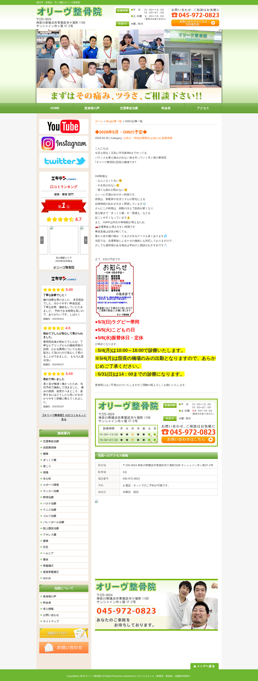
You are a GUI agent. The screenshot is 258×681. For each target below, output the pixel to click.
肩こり (47, 466)
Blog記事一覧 (114, 121)
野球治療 (48, 497)
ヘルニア (48, 553)
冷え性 (47, 478)
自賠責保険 (49, 447)
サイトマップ (51, 621)
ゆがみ (47, 578)
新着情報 (167, 137)
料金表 (47, 602)
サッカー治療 (51, 491)
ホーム (99, 121)
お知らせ (156, 137)
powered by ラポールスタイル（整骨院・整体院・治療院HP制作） (158, 676)
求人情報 (48, 608)
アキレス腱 (49, 534)
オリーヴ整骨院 (93, 676)
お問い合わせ (51, 615)
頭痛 (45, 472)
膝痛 (45, 540)
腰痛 (45, 453)
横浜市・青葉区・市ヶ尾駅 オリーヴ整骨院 (58, 2)
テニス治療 (49, 509)
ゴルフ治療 (49, 515)
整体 (45, 559)
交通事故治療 (51, 441)
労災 (45, 546)
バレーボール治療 (53, 522)
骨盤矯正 (48, 565)
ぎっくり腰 (49, 459)
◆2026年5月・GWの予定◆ (121, 132)
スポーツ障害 (51, 484)
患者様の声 (49, 596)
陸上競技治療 (51, 528)
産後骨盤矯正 (51, 571)
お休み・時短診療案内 (136, 137)
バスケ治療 (49, 503)
